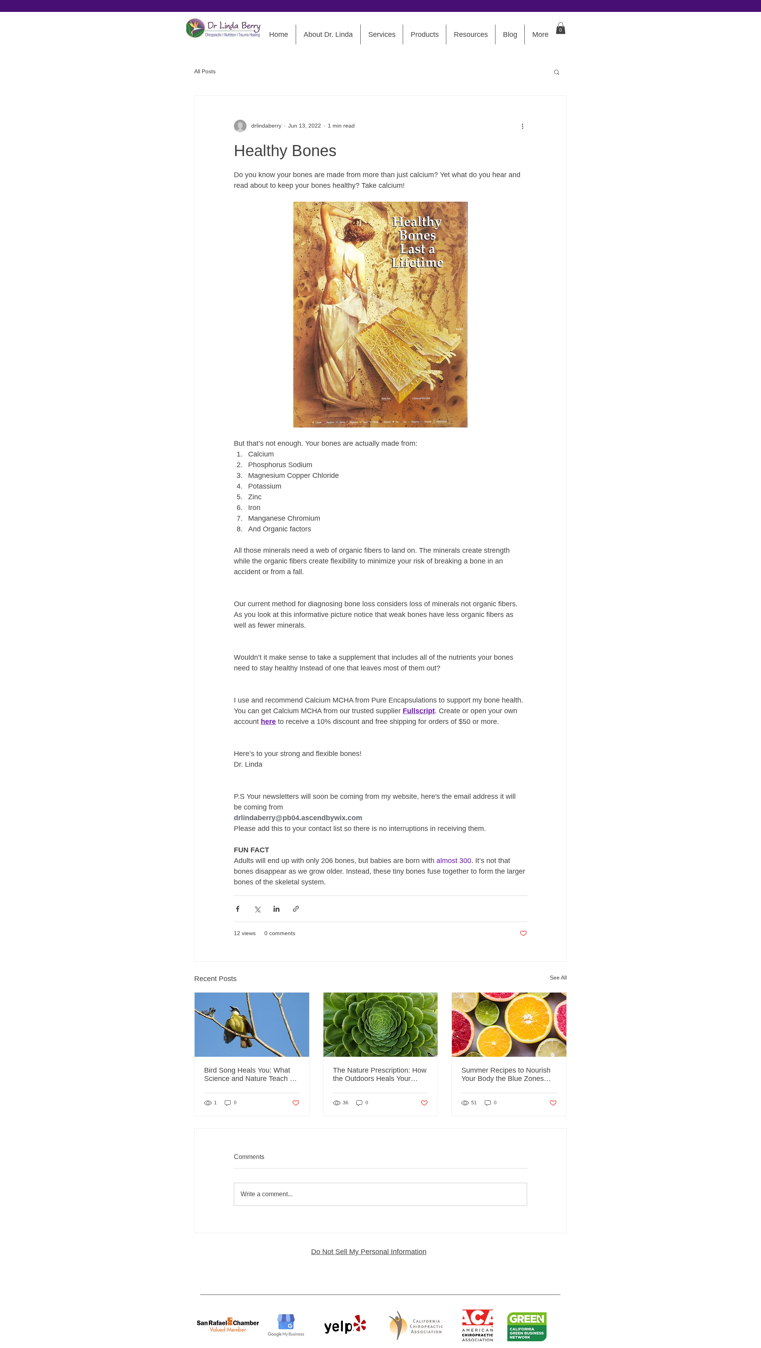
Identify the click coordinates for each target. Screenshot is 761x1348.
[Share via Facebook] (237, 909)
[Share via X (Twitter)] (257, 909)
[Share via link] (296, 909)
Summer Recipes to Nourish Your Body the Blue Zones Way (506, 1074)
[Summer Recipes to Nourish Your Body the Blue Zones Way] (509, 1025)
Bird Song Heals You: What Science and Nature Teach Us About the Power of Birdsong (251, 1074)
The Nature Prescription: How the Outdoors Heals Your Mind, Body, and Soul (379, 1074)
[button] (561, 28)
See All (558, 977)
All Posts (205, 71)
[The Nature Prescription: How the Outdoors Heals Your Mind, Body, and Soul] (380, 1025)
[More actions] (522, 126)
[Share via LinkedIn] (276, 909)
